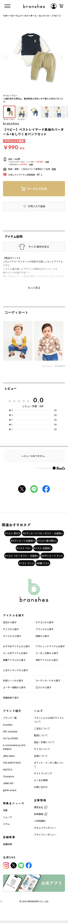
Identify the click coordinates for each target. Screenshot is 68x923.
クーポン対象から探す (47, 653)
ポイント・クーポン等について (48, 764)
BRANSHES (33, 901)
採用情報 (38, 814)
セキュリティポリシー (45, 827)
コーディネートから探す (48, 680)
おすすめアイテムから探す (16, 646)
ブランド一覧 (10, 717)
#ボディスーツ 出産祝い (23, 540)
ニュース (7, 817)
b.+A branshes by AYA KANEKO (14, 746)
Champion (8, 776)
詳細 (47, 162)
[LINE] (21, 865)
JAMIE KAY (8, 783)
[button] (6, 56)
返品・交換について (44, 742)
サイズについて (42, 748)
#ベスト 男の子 (12, 533)
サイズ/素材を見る (38, 246)
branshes (11, 123)
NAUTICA (7, 769)
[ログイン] (53, 6)
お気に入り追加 (36, 206)
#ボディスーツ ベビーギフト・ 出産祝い (42, 533)
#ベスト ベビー (24, 548)
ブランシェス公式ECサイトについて (49, 719)
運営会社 (38, 807)
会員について (41, 755)
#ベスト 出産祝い (43, 548)
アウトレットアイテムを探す (50, 646)
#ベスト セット (26, 563)
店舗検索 (7, 844)
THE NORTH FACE (12, 762)
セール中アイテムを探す (15, 653)
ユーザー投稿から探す (14, 687)
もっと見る (34, 287)
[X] (14, 865)
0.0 (38, 400)
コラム (6, 823)
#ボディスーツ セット (52, 555)
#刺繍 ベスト (42, 563)
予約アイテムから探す (47, 659)
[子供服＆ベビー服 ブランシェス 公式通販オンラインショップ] (34, 6)
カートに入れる (37, 188)
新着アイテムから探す (14, 659)
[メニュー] (7, 6)
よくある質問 (41, 780)
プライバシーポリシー (45, 834)
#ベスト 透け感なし (47, 540)
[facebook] (29, 865)
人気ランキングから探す (15, 670)
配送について (41, 735)
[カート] (61, 6)
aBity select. (9, 755)
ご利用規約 (39, 820)
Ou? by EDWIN (10, 738)
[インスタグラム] (6, 865)
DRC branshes (10, 731)
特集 (5, 810)
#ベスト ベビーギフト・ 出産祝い (22, 555)
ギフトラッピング (43, 773)
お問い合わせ (41, 787)
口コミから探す (43, 687)
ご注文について (42, 728)
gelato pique (9, 790)
